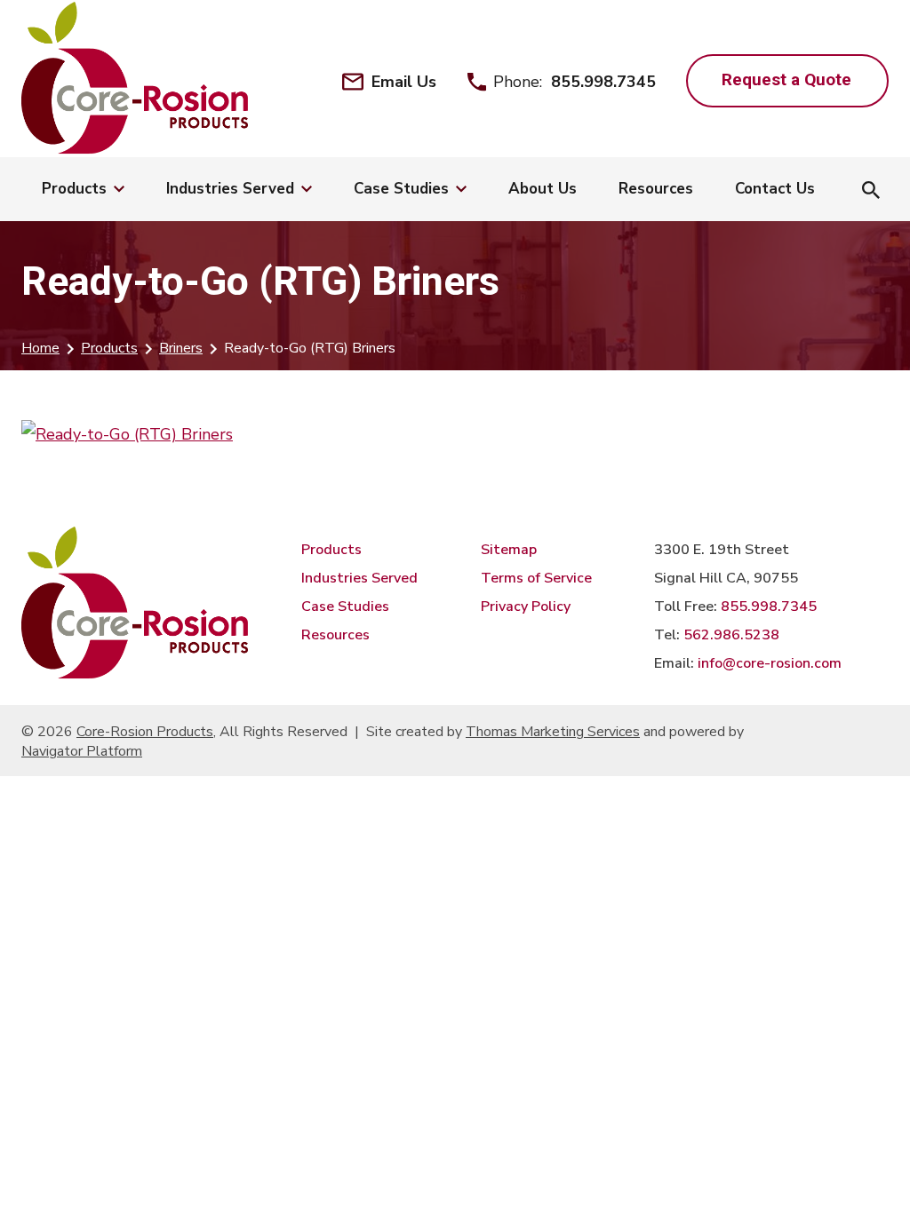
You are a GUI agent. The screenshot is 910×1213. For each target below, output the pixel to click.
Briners (181, 348)
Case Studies (345, 606)
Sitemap (509, 549)
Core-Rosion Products (144, 731)
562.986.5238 (731, 635)
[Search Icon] (871, 191)
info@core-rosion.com (770, 663)
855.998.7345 (603, 81)
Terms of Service (536, 578)
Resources (335, 635)
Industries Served (359, 578)
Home (40, 348)
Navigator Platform (81, 751)
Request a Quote (786, 79)
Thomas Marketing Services (553, 731)
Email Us (403, 81)
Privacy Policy (526, 606)
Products (109, 348)
